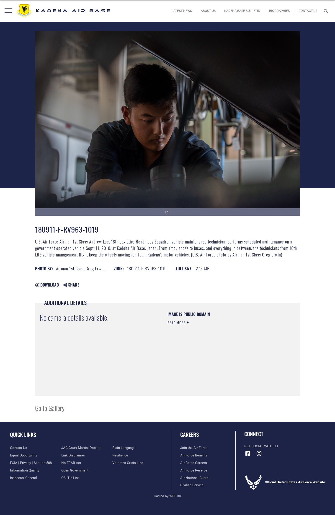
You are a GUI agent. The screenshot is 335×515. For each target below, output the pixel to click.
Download (49, 285)
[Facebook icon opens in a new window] (247, 453)
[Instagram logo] (259, 453)
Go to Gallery (49, 408)
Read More (177, 322)
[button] (7, 11)
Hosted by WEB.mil (167, 496)
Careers (189, 434)
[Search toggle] (327, 11)
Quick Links (23, 434)
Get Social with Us (261, 446)
